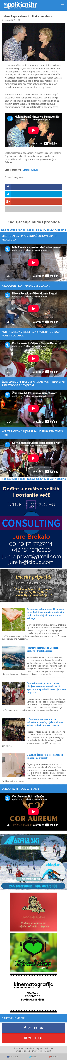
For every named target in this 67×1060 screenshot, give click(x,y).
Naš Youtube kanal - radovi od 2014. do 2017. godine (33, 479)
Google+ (55, 1056)
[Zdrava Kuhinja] (33, 952)
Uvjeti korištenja (23, 1051)
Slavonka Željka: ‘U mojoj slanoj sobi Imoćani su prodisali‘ (45, 756)
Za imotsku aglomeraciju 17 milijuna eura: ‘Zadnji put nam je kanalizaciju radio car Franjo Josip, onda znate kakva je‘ (45, 614)
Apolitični (20, 5)
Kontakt (47, 1051)
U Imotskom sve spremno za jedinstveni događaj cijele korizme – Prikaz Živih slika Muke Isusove (45, 722)
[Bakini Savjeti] (33, 912)
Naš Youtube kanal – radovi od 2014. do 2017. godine (33, 229)
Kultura (34, 169)
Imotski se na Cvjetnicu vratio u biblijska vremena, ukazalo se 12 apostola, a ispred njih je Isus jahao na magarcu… (46, 688)
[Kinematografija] (33, 993)
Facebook (35, 1028)
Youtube (35, 1038)
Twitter (34, 1056)
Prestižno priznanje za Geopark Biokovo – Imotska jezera (42, 649)
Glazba (26, 169)
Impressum (37, 1051)
